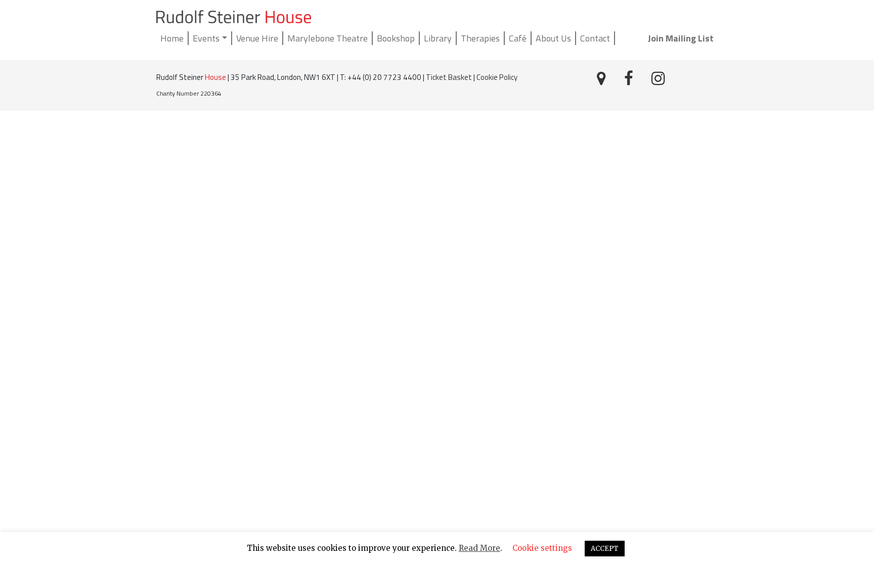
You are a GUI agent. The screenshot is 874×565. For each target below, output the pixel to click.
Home (172, 38)
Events (206, 38)
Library (438, 38)
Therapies (480, 38)
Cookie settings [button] (542, 548)
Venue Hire (257, 38)
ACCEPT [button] (605, 548)
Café (518, 38)
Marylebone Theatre (327, 38)
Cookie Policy (496, 77)
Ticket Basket (449, 77)
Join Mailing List (681, 38)
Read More (479, 548)
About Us (553, 38)
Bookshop (396, 38)
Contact (595, 38)
